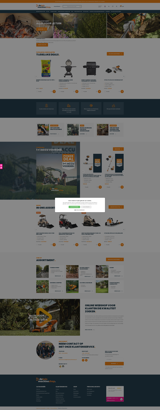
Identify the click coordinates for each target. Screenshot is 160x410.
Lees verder (95, 203)
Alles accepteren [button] (74, 206)
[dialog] (80, 205)
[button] (80, 210)
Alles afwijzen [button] (86, 206)
